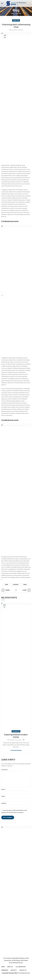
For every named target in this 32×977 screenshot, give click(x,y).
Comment (4, 769)
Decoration (16, 731)
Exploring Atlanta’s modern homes (16, 735)
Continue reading (16, 750)
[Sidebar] (2, 295)
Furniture (18, 13)
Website (3, 803)
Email (3, 796)
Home (12, 13)
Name (3, 789)
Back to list (16, 590)
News (25, 584)
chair (6, 584)
